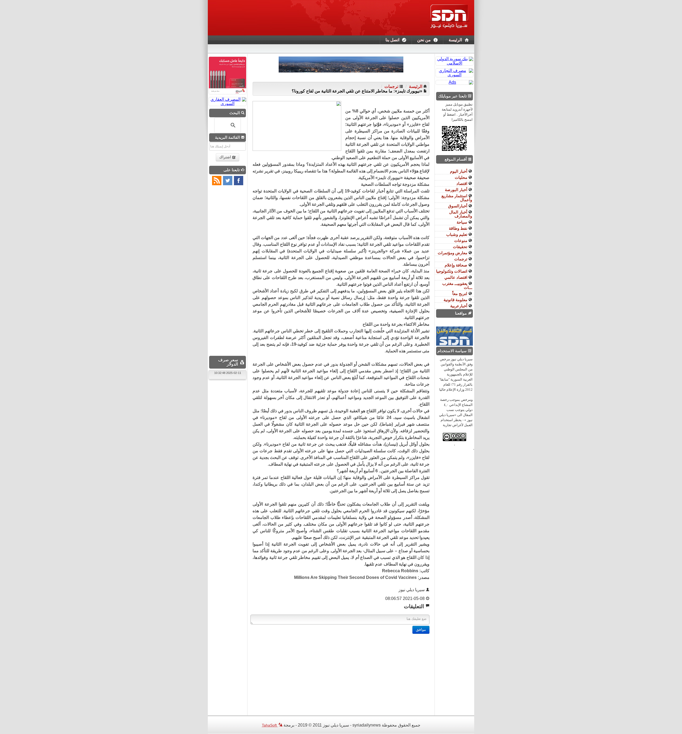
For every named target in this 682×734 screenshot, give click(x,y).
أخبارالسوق (458, 206)
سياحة (462, 222)
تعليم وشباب (457, 234)
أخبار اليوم (459, 171)
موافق (421, 630)
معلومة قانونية (456, 299)
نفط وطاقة (458, 228)
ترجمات (391, 86)
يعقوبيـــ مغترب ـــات (457, 285)
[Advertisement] (341, 671)
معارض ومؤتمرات (453, 253)
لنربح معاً (460, 293)
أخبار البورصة (456, 189)
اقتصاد (462, 183)
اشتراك (225, 157)
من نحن (424, 40)
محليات (461, 177)
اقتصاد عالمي (456, 277)
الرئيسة (455, 40)
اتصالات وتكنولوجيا (452, 271)
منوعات (461, 240)
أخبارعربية (459, 306)
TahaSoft (270, 725)
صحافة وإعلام (456, 265)
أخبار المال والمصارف (460, 214)
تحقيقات (460, 246)
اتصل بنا (392, 40)
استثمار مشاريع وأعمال (456, 197)
